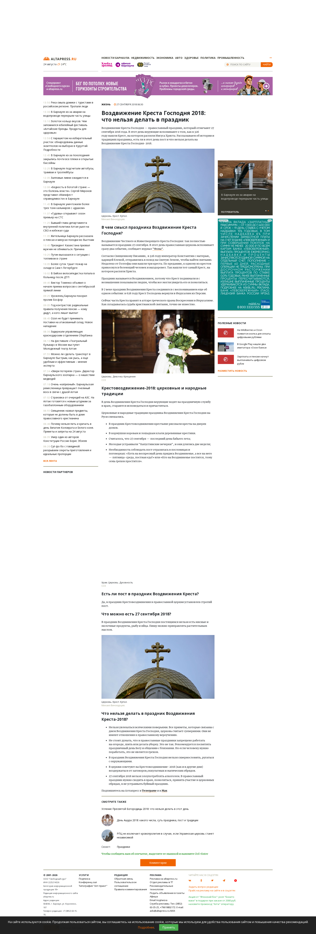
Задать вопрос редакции (203, 886)
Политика (208, 58)
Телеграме (149, 790)
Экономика (164, 58)
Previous (221, 175)
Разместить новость (232, 370)
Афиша (154, 896)
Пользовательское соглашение (125, 884)
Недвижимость (143, 58)
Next (269, 175)
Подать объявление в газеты (167, 893)
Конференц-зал (88, 882)
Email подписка (158, 900)
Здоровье (191, 58)
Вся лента (50, 461)
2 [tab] (268, 211)
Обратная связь (123, 878)
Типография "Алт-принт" (93, 885)
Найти (267, 64)
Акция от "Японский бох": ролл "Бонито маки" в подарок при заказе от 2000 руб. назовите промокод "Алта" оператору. (212, 900)
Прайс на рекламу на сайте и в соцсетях (212, 890)
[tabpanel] (245, 189)
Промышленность (230, 58)
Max (164, 790)
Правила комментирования (130, 889)
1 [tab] (266, 211)
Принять (168, 927)
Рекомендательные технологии (161, 887)
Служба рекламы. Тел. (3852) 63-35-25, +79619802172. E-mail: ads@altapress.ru (167, 907)
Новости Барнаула (115, 58)
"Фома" (158, 248)
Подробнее (146, 927)
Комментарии (158, 862)
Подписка (84, 878)
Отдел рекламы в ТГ (161, 882)
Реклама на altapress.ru (163, 878)
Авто (179, 58)
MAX (172, 910)
